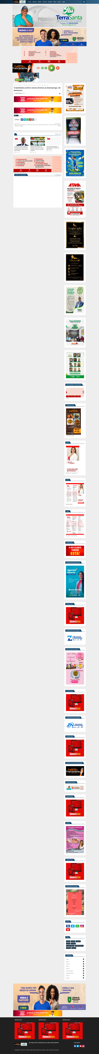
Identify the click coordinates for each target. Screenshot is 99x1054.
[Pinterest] (30, 119)
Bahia (69, 941)
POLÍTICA (44, 1)
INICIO (29, 1)
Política (69, 948)
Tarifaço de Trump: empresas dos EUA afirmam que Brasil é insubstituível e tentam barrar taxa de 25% (21, 148)
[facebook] (68, 926)
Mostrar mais (58, 134)
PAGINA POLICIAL (79, 945)
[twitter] (73, 926)
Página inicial (16, 85)
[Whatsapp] (27, 119)
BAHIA (54, 1)
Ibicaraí (73, 943)
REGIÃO (39, 1)
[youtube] (68, 929)
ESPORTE (50, 1)
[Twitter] (25, 119)
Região (74, 948)
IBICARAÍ (34, 1)
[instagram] (82, 926)
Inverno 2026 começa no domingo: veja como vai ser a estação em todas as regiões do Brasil (37, 148)
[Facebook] (22, 119)
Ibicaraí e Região (71, 945)
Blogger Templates (24, 1052)
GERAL (63, 1)
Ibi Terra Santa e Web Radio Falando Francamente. (34, 1050)
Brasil (21, 85)
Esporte (78, 941)
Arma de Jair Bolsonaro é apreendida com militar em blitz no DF (53, 148)
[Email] (33, 119)
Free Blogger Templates (41, 1052)
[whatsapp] (77, 926)
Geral (69, 943)
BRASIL (59, 1)
